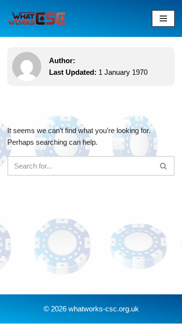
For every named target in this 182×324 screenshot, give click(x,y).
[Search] (164, 166)
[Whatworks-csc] (36, 18)
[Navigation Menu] (163, 18)
